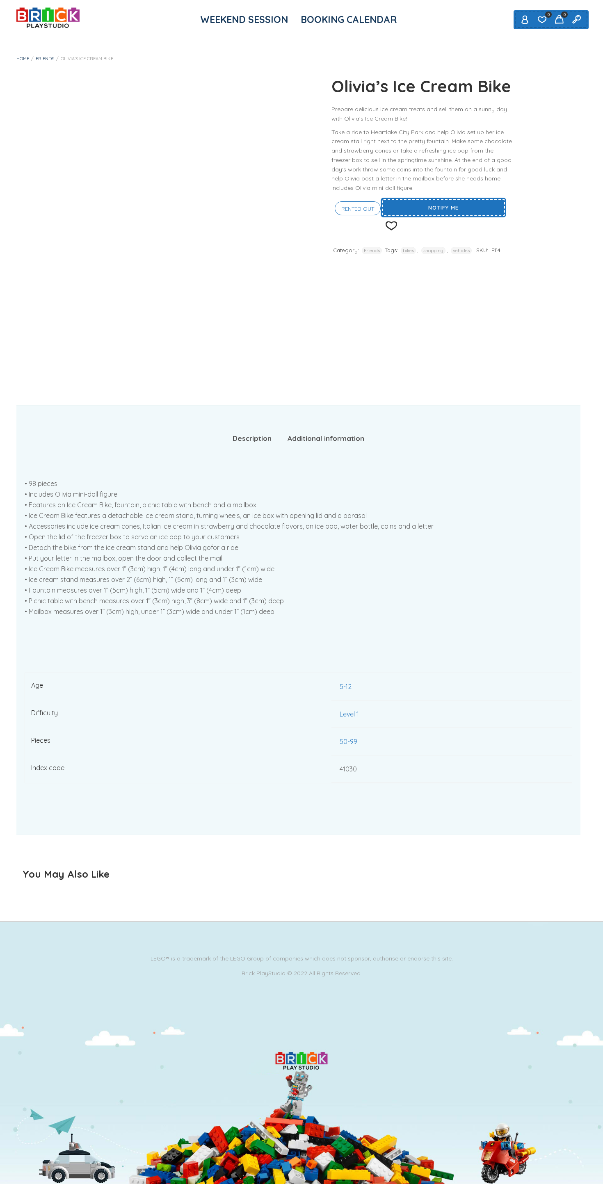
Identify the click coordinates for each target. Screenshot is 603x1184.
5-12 (346, 686)
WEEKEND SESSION (244, 19)
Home (22, 59)
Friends (45, 59)
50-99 (348, 741)
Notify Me (443, 207)
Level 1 (349, 714)
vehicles (461, 250)
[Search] (576, 20)
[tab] (252, 438)
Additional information (326, 438)
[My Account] (524, 20)
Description (252, 438)
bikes (408, 250)
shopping (433, 250)
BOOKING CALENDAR (349, 19)
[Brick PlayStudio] (48, 17)
